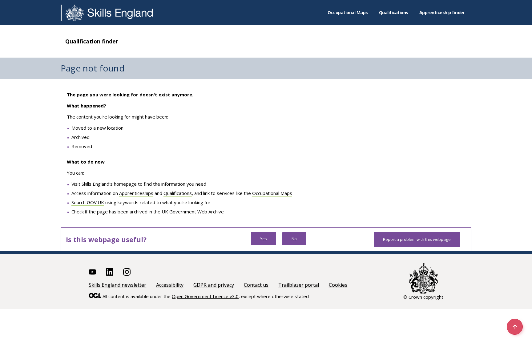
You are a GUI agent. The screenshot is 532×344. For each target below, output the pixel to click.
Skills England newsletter (117, 284)
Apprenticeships (136, 193)
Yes (263, 238)
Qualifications (393, 12)
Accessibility (169, 284)
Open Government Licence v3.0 (205, 296)
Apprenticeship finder (442, 12)
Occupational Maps (348, 12)
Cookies (338, 284)
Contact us (256, 284)
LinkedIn (109, 272)
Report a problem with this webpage (417, 239)
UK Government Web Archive (193, 211)
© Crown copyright (423, 297)
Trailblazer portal (298, 284)
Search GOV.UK (87, 202)
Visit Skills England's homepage (104, 184)
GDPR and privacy (213, 284)
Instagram (126, 272)
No (294, 238)
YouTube (92, 272)
